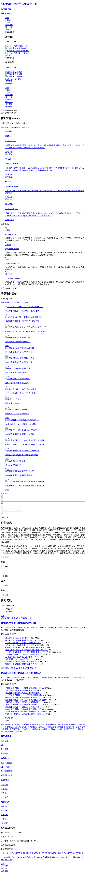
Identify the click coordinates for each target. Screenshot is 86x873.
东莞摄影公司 (47, 729)
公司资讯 (4, 785)
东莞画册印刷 (44, 727)
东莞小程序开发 (16, 853)
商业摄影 (9, 97)
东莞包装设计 (77, 724)
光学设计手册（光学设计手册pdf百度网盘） (22, 645)
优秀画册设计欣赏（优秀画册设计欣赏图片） (23, 693)
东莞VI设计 (19, 732)
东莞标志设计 (22, 727)
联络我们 (9, 106)
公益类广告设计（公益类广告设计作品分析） (23, 643)
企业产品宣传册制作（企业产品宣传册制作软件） (25, 695)
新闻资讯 (9, 102)
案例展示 (9, 99)
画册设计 (9, 90)
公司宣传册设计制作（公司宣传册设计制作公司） (25, 647)
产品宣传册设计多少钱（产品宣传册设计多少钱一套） (26, 712)
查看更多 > (15, 634)
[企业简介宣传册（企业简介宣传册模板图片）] (20, 668)
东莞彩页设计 (56, 724)
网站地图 (4, 823)
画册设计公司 (74, 729)
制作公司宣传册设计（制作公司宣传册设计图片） (25, 709)
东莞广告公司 (63, 729)
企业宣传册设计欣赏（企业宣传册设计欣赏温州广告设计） (28, 652)
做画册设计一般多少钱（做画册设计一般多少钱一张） (26, 650)
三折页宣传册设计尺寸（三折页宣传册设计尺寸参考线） (27, 704)
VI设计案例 (5, 767)
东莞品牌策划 (36, 729)
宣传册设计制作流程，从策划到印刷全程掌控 (23, 714)
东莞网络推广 (79, 853)
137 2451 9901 (6, 9)
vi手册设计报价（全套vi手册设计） (19, 659)
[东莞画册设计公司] (19, 4)
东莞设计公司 (31, 724)
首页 (7, 88)
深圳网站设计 (27, 853)
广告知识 (4, 793)
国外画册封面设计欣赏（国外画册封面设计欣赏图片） (26, 700)
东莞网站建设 (56, 853)
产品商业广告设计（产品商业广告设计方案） (23, 654)
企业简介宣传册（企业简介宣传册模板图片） (22, 673)
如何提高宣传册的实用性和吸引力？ (19, 664)
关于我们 (9, 104)
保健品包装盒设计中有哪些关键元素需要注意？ (24, 697)
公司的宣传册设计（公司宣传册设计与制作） (23, 702)
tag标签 (4, 819)
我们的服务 (6, 736)
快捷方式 (5, 802)
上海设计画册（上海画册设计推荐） (19, 657)
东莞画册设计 (61, 727)
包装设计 (9, 95)
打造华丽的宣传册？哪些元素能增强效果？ (22, 661)
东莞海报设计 (33, 727)
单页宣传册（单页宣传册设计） (17, 638)
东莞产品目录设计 (44, 724)
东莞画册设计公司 (8, 724)
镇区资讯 (4, 815)
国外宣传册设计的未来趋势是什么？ (19, 640)
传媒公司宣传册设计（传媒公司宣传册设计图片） (25, 688)
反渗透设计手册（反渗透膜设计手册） (19, 623)
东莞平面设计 (17, 729)
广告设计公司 (20, 724)
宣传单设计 (26, 729)
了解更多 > (5, 557)
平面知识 (4, 789)
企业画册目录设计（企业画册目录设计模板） (23, 707)
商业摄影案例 (6, 775)
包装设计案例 (6, 771)
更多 (2, 616)
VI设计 (8, 92)
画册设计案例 (6, 763)
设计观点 (4, 797)
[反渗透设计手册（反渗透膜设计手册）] (17, 618)
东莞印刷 (36, 853)
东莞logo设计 (67, 724)
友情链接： (5, 853)
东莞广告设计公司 (74, 727)
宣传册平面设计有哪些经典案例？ (18, 690)
